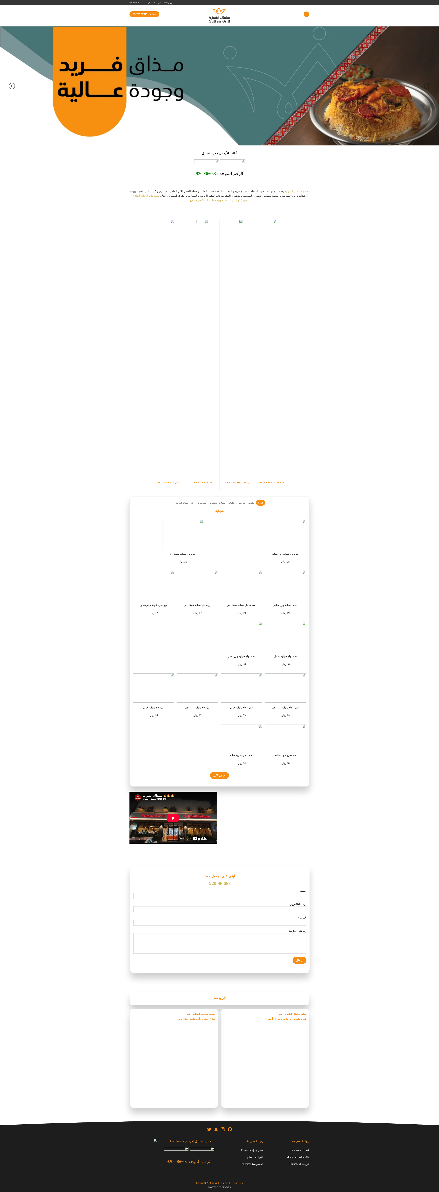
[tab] (260, 503)
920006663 (206, 173)
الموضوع (302, 917)
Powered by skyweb (219, 1187)
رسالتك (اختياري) (297, 931)
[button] (306, 14)
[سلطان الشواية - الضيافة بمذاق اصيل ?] (219, 14)
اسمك (303, 890)
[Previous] (427, 86)
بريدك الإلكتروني (298, 904)
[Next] (12, 86)
